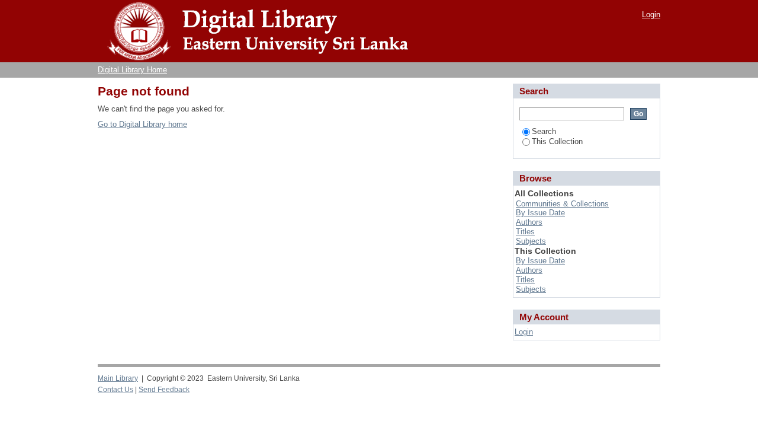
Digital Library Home (132, 69)
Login (651, 14)
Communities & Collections (562, 203)
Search (544, 131)
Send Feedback (164, 389)
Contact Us (115, 389)
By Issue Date (540, 212)
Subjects (531, 241)
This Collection (557, 141)
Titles (525, 231)
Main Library (118, 378)
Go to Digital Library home (142, 124)
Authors (529, 222)
